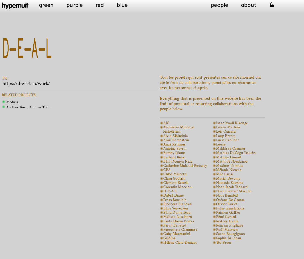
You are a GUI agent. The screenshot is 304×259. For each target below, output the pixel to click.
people (219, 5)
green (46, 5)
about (249, 5)
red (100, 5)
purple (75, 5)
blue (122, 5)
